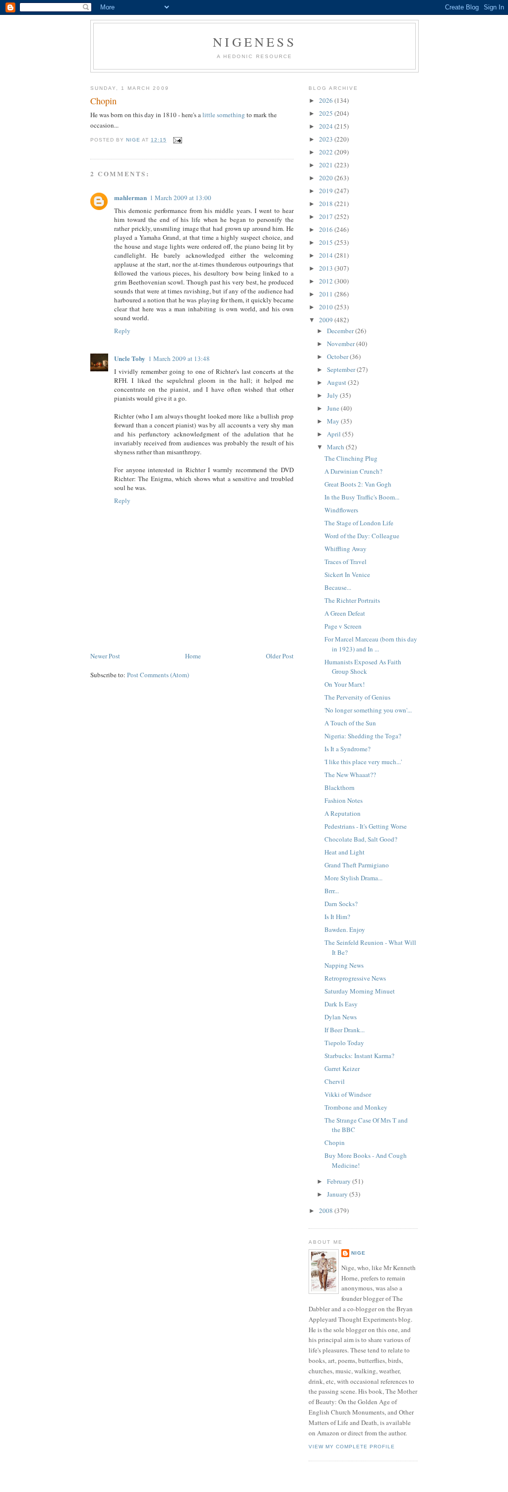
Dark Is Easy (341, 1003)
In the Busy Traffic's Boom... (361, 497)
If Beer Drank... (344, 1029)
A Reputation (342, 813)
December (341, 330)
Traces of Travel (345, 561)
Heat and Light (344, 852)
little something (223, 114)
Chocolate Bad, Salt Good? (360, 839)
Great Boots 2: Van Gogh (357, 484)
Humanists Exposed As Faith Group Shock (362, 666)
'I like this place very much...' (363, 761)
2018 (326, 203)
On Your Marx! (344, 684)
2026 (326, 100)
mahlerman (130, 197)
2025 (326, 113)
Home (193, 655)
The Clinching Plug (351, 458)
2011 (326, 293)
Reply (122, 330)
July (333, 395)
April (334, 433)
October (338, 356)
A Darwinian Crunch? (353, 471)
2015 (326, 242)
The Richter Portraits (352, 600)
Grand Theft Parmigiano (356, 864)
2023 (326, 139)
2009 (326, 319)
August (337, 382)
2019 (326, 190)
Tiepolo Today (344, 1042)
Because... (337, 587)
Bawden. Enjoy (344, 929)
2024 (326, 126)
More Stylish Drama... (353, 877)
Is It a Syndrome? (347, 748)
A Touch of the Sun (350, 722)
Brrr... (331, 890)
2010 (326, 306)
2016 (326, 229)
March (336, 446)
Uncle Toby (129, 358)
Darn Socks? (341, 903)
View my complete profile (352, 1446)
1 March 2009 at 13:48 (179, 358)
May (334, 421)
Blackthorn (339, 787)
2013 (326, 268)
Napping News (344, 965)
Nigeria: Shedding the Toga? (362, 735)
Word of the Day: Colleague (361, 535)
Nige (358, 1253)
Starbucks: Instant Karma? (359, 1055)
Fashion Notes (343, 800)
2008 (326, 1210)
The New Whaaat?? (350, 774)
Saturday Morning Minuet (359, 991)
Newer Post (105, 655)
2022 (326, 151)
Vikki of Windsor (347, 1094)
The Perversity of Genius (357, 697)
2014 (326, 255)
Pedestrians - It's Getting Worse (365, 826)
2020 (326, 177)
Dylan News (340, 1016)
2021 (326, 164)
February (339, 1181)
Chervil (334, 1081)
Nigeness (254, 41)
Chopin (334, 1142)
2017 (326, 216)
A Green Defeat (344, 613)
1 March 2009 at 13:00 (180, 197)
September (342, 369)
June (334, 408)
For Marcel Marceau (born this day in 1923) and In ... (370, 644)
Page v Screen (343, 626)
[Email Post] (177, 139)
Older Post (280, 655)
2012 (326, 281)
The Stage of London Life (358, 522)
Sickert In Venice (347, 574)
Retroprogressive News (355, 978)
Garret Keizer (342, 1068)
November (341, 343)
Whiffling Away (345, 548)
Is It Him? (337, 916)
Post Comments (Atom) (158, 674)
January (338, 1194)
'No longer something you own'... (368, 710)
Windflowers (341, 509)
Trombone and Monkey (355, 1107)
